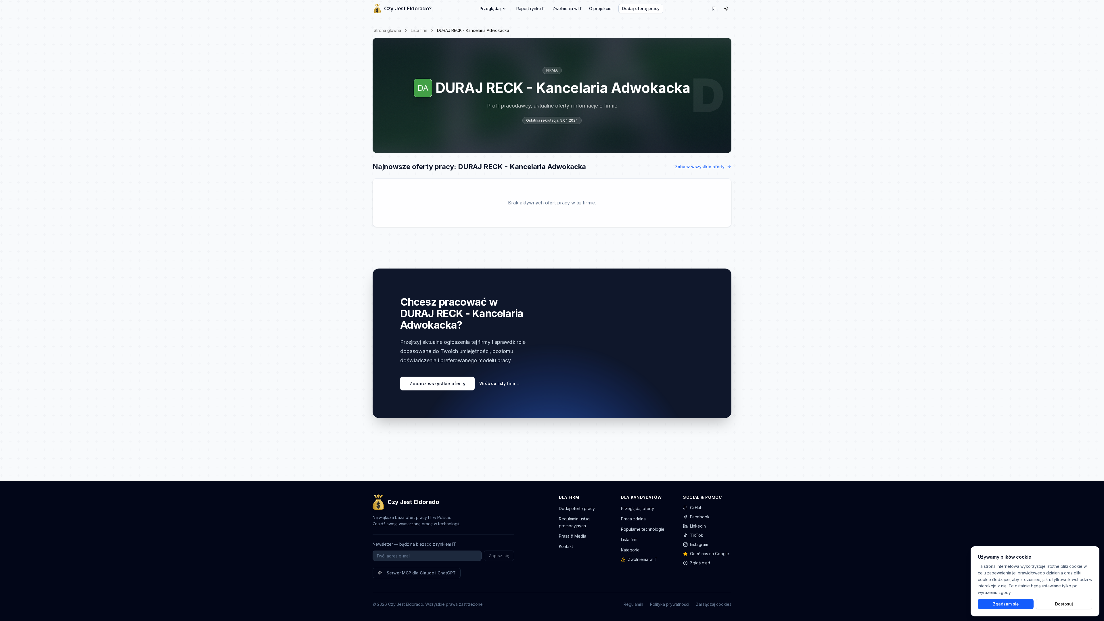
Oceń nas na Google (709, 553)
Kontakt (566, 546)
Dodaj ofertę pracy (641, 8)
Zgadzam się (1006, 603)
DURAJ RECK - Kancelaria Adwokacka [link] (473, 30)
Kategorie (630, 549)
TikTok (696, 535)
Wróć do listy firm (499, 383)
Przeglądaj (490, 8)
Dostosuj (1064, 603)
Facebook (700, 516)
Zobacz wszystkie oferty (699, 166)
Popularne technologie (642, 529)
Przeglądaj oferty (637, 508)
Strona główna (387, 30)
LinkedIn (698, 526)
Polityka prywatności (669, 604)
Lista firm (419, 30)
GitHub (696, 507)
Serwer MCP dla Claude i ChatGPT (421, 572)
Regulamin (633, 604)
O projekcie (600, 8)
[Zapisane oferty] (713, 8)
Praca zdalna (633, 518)
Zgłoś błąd (700, 562)
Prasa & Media (572, 536)
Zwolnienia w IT (567, 8)
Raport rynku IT (531, 8)
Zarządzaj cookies (713, 604)
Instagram (699, 544)
